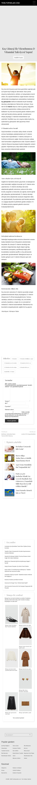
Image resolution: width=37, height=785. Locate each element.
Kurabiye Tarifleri (17, 748)
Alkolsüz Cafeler (16, 758)
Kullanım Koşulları (17, 772)
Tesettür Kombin (5, 750)
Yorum (7, 401)
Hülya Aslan (4, 748)
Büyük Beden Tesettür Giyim (18, 754)
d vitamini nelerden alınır (10, 367)
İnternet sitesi (9, 409)
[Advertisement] (18, 25)
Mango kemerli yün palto (25, 669)
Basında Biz (4, 772)
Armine (25, 748)
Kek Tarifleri (15, 750)
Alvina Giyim (27, 750)
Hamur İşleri (16, 745)
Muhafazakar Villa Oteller (28, 757)
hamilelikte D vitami (9, 371)
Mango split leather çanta (25, 712)
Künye (2, 770)
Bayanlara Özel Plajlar (29, 753)
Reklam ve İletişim (17, 767)
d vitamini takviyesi (24, 367)
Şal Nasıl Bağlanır (5, 745)
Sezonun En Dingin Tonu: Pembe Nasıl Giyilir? (16, 583)
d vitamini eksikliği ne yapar (26, 358)
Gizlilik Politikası (16, 770)
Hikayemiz (3, 767)
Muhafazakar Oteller (6, 755)
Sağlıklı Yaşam (18, 57)
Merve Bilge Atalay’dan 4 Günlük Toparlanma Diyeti (23, 458)
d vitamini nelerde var (25, 363)
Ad (6, 403)
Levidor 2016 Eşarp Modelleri (28, 434)
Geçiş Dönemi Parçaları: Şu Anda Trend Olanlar (17, 566)
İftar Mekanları (27, 745)
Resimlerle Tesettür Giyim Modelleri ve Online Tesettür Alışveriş (10, 3)
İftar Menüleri (4, 753)
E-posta (8, 406)
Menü (34, 2)
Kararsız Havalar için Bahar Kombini (14, 579)
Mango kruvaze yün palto (25, 625)
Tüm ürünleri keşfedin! (18, 718)
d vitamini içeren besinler (10, 363)
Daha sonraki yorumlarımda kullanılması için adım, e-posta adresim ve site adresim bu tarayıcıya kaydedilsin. (17, 414)
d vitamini (14, 358)
